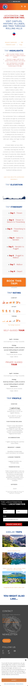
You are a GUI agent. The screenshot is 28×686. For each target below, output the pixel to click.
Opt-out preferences (9, 683)
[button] (25, 660)
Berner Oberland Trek (14, 551)
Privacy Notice (19, 683)
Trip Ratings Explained (14, 325)
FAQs (20, 44)
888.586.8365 (16, 1)
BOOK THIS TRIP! (14, 282)
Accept (14, 680)
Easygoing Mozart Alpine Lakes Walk (14, 587)
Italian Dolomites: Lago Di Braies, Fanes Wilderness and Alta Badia (14, 569)
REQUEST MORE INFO (11, 42)
